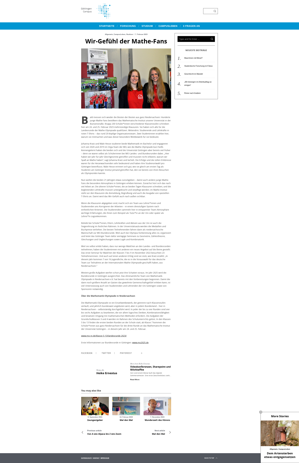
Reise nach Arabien (192, 93)
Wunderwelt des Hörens (157, 420)
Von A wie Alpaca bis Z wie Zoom (104, 432)
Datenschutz (86, 458)
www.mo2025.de (140, 342)
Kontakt (96, 458)
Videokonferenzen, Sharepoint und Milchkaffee (150, 368)
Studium (129, 34)
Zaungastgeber (95, 420)
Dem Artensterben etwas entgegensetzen (279, 455)
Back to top (209, 458)
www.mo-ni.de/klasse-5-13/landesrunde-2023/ (104, 335)
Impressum (105, 458)
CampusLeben (119, 34)
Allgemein (109, 34)
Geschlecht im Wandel (193, 74)
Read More (134, 379)
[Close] (260, 412)
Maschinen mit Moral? (193, 58)
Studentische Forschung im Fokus (198, 66)
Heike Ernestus (106, 373)
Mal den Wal (126, 420)
